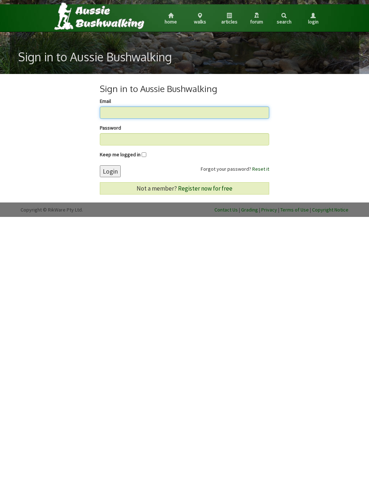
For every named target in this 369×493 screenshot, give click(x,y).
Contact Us (226, 209)
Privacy (269, 209)
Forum (256, 21)
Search (284, 21)
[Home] (98, 16)
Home (171, 21)
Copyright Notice (330, 209)
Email (105, 101)
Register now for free (205, 188)
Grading (249, 209)
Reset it (260, 169)
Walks (200, 21)
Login (313, 21)
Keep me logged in (120, 154)
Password (110, 128)
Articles (229, 21)
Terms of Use (294, 209)
